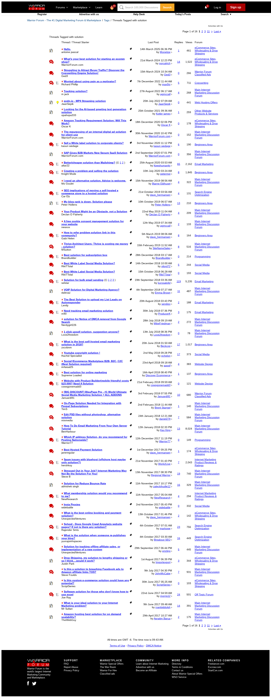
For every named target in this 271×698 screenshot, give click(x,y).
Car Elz (65, 196)
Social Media (202, 264)
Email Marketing (204, 164)
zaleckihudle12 (162, 486)
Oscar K (66, 126)
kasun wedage (69, 145)
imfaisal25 (67, 367)
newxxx (65, 227)
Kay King (165, 430)
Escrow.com (214, 667)
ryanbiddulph (163, 607)
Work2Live (164, 463)
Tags (107, 20)
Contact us (177, 670)
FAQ (66, 663)
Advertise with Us (215, 26)
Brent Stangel (163, 407)
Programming (203, 256)
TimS (64, 409)
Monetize (165, 52)
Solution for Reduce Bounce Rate (85, 483)
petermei (165, 173)
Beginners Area (204, 144)
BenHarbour (68, 431)
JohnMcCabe (163, 573)
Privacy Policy (136, 645)
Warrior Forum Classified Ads (203, 73)
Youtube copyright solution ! (82, 352)
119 (179, 281)
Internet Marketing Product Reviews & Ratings (206, 462)
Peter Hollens (69, 204)
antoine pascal (69, 52)
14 (178, 61)
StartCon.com (215, 670)
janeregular (68, 452)
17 (178, 344)
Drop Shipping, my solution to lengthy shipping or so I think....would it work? (94, 559)
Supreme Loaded (71, 375)
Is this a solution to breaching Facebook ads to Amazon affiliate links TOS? (92, 570)
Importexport (163, 562)
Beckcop (166, 345)
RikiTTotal (67, 266)
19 (178, 473)
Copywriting (201, 82)
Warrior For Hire (108, 670)
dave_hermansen (160, 194)
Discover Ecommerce (158, 375)
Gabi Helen (67, 238)
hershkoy (66, 465)
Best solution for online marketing (85, 372)
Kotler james (163, 113)
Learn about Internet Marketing (152, 663)
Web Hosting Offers (206, 102)
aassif (167, 365)
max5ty (166, 84)
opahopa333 (68, 115)
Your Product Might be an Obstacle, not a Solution (95, 211)
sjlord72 (166, 266)
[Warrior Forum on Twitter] (34, 683)
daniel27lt (165, 418)
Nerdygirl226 (68, 324)
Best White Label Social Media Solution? (89, 263)
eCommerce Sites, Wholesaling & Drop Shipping (206, 50)
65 (178, 164)
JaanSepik (67, 103)
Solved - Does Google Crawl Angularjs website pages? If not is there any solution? (91, 525)
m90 (64, 313)
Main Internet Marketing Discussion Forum (207, 92)
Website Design (204, 364)
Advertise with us (89, 14)
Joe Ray (66, 597)
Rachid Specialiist (71, 355)
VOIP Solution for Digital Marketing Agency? (91, 289)
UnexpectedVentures (73, 518)
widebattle (67, 507)
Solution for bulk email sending (83, 279)
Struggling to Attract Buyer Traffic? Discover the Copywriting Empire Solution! (92, 72)
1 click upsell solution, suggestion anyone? (91, 331)
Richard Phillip (69, 84)
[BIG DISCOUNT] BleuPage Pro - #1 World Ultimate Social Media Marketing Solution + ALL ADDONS (94, 393)
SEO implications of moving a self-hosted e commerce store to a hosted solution (89, 192)
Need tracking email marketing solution (88, 310)
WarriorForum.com (72, 64)
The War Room (108, 667)
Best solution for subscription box (85, 255)
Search (167, 7)
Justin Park (67, 563)
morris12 (165, 595)
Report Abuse (71, 667)
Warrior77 (67, 442)
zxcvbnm (66, 347)
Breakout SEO (162, 539)
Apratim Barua (162, 618)
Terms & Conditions (182, 667)
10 (178, 394)
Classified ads (107, 673)
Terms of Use (117, 645)
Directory (176, 663)
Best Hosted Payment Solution (83, 449)
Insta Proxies (72, 504)
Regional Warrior (161, 475)
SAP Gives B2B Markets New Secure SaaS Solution (95, 152)
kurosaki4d (164, 282)
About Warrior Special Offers (187, 673)
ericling (166, 550)
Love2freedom (69, 334)
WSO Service (179, 677)
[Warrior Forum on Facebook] (28, 683)
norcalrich (165, 63)
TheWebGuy (68, 619)
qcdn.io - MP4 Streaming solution (85, 100)
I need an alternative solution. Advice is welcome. (95, 180)
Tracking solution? (76, 91)
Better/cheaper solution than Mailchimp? (89, 162)
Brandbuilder (68, 257)
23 (178, 526)
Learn (100, 7)
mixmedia (67, 420)
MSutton (66, 249)
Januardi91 (67, 397)
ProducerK (164, 313)
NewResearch (69, 499)
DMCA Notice (153, 645)
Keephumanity (162, 165)
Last (217, 31)
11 (208, 31)
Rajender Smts (70, 529)
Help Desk (139, 14)
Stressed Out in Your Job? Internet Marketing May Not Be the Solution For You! (94, 472)
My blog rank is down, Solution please (88, 201)
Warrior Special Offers (112, 663)
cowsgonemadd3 (71, 386)
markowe (165, 528)
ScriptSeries (68, 586)
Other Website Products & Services (206, 112)
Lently (64, 305)
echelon (166, 355)
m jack (65, 94)
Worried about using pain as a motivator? (90, 81)
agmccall (165, 94)
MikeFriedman (162, 323)
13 (178, 203)
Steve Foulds (69, 574)
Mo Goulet (67, 183)
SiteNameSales (162, 248)
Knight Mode (68, 173)
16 (178, 484)
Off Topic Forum (204, 594)
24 (178, 594)
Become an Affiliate (146, 670)
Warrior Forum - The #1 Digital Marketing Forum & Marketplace (64, 20)
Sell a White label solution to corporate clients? (94, 143)
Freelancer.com (216, 663)
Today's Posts (183, 14)
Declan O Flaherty (72, 214)
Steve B (65, 476)
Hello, (67, 49)
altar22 (65, 165)
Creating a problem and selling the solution (91, 170)
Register (42, 14)
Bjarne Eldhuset (161, 183)
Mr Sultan (67, 608)
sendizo (166, 303)
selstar (65, 282)
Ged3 (64, 76)
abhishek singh (70, 486)
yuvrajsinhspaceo (71, 541)
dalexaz (65, 292)
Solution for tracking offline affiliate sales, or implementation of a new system (90, 548)
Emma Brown (163, 292)
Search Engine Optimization (203, 193)
